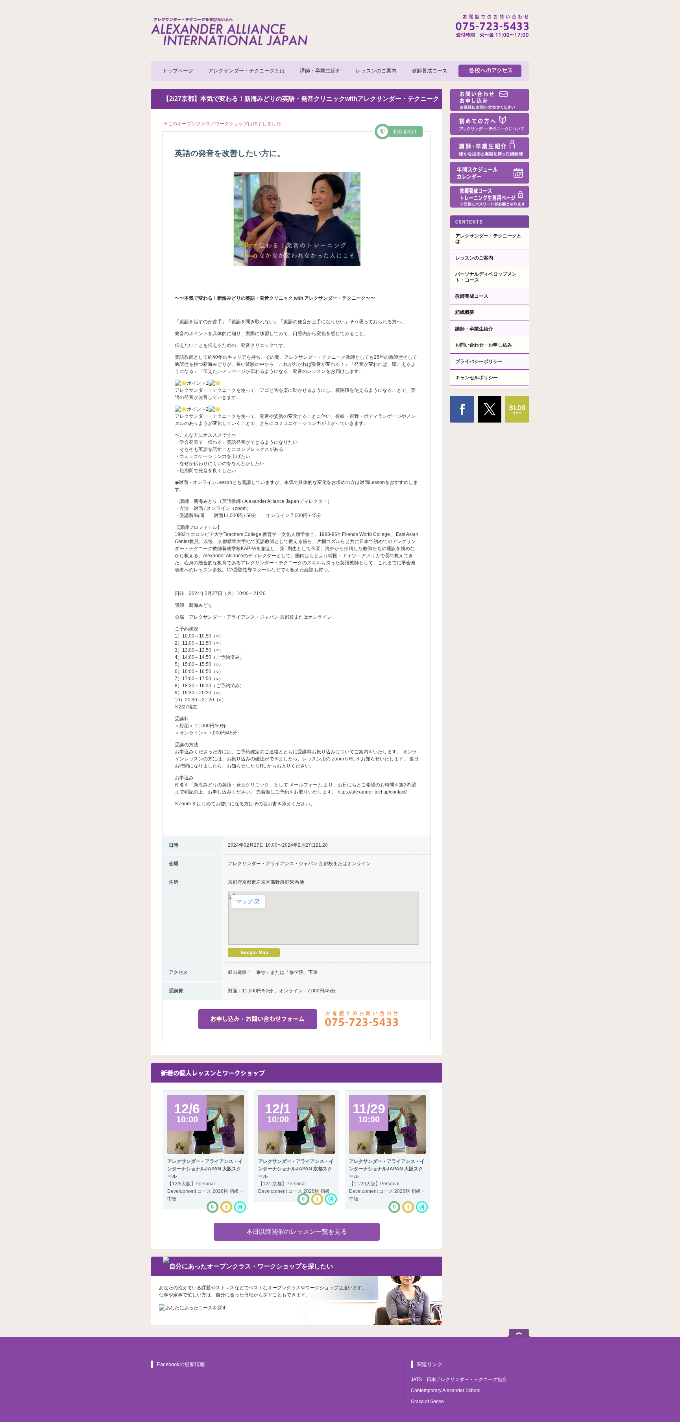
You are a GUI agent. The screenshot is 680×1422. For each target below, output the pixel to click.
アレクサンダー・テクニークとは (246, 71)
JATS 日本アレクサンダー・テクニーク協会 (459, 1379)
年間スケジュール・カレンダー (489, 173)
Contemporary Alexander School (445, 1390)
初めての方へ (489, 124)
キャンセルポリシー (476, 377)
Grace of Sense (427, 1401)
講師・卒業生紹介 (320, 71)
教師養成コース (429, 71)
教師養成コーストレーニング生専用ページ (489, 197)
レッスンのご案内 (376, 71)
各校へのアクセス (489, 71)
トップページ (178, 71)
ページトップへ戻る (519, 1333)
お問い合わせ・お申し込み (483, 345)
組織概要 (464, 312)
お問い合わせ (489, 100)
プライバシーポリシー (479, 361)
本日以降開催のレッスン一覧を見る (296, 1231)
